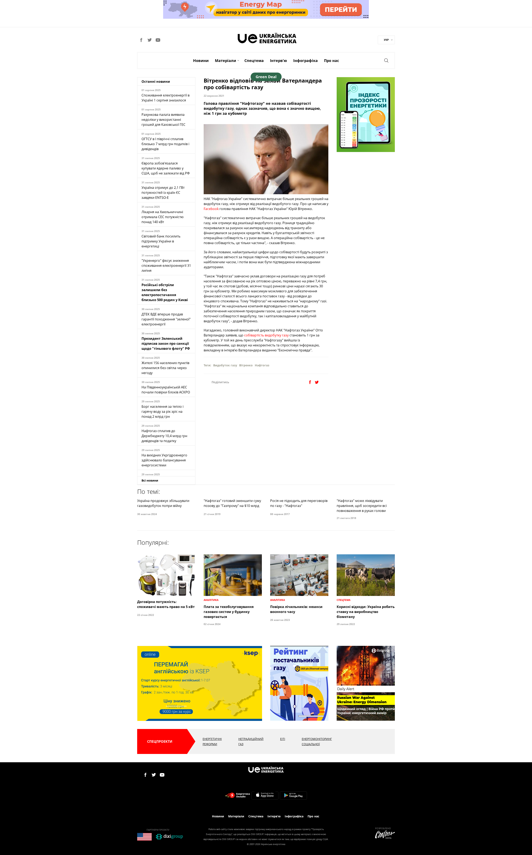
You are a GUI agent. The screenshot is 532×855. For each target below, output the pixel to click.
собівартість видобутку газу (266, 335)
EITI (282, 739)
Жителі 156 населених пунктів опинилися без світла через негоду (165, 368)
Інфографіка (305, 60)
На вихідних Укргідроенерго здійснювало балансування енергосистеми (164, 460)
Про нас (331, 60)
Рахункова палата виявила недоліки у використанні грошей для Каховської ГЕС (163, 119)
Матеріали (225, 60)
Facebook (211, 208)
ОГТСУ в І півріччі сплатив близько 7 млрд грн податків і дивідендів (165, 144)
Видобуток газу (225, 365)
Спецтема (254, 60)
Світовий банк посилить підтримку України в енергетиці (161, 241)
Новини (201, 60)
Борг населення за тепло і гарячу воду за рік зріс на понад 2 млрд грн (162, 411)
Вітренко (246, 365)
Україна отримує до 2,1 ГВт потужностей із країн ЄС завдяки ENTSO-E (163, 192)
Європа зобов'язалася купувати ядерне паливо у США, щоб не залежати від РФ (166, 168)
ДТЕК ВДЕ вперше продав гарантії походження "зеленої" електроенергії (166, 319)
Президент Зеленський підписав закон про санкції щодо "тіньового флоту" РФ (166, 343)
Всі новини (150, 480)
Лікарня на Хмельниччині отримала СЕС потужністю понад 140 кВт (162, 217)
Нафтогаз (262, 365)
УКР (386, 40)
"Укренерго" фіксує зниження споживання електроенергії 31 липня (166, 265)
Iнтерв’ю (278, 60)
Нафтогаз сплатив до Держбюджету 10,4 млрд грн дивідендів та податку (164, 436)
